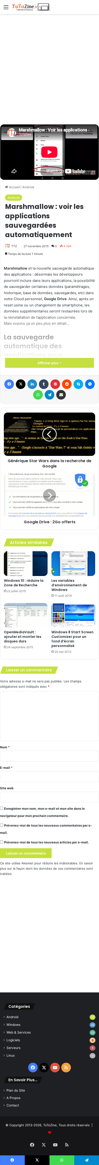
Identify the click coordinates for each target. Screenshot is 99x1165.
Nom (5, 747)
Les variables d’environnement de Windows (69, 585)
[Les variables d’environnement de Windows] (73, 563)
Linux (10, 1055)
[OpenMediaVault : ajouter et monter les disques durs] (26, 615)
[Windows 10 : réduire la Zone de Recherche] (26, 563)
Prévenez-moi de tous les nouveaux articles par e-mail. (46, 842)
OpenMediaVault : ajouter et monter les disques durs (22, 637)
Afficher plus (48, 363)
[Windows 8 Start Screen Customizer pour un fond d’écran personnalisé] (73, 615)
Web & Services (18, 1032)
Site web (6, 788)
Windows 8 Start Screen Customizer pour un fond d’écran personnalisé (72, 639)
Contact (12, 1105)
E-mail (6, 768)
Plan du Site (15, 1090)
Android (28, 187)
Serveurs (13, 1048)
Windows (13, 1025)
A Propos (13, 1098)
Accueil (14, 187)
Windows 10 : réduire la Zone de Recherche (23, 583)
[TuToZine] (31, 7)
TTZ (14, 246)
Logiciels (13, 1040)
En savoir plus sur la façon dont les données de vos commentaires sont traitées (46, 868)
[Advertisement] (49, 68)
